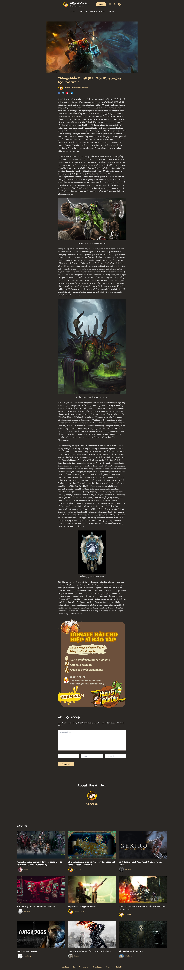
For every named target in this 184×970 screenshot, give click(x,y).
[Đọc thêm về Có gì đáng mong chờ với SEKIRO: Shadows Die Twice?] (143, 844)
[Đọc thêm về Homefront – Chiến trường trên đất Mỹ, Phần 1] (92, 934)
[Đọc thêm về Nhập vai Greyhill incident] (143, 934)
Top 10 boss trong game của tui (82, 906)
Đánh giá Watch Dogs (27, 951)
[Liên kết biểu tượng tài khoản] (119, 4)
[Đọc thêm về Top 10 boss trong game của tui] (92, 889)
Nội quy (109, 966)
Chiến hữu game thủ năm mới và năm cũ (36, 906)
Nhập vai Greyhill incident (131, 951)
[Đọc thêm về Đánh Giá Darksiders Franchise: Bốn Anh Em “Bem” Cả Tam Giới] (143, 889)
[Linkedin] (72, 92)
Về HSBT (65, 966)
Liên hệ (119, 966)
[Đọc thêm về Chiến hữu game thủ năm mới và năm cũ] (41, 889)
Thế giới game (83, 87)
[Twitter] (63, 92)
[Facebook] (59, 92)
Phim (111, 11)
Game (73, 11)
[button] (101, 4)
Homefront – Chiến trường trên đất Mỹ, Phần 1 (89, 951)
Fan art (86, 966)
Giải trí (83, 11)
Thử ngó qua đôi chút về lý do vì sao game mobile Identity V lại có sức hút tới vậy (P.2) (39, 863)
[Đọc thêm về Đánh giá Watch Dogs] (41, 934)
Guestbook (97, 966)
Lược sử (76, 966)
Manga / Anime (98, 11)
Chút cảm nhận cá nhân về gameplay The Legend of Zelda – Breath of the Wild (91, 863)
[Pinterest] (67, 92)
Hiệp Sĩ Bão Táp (79, 3)
